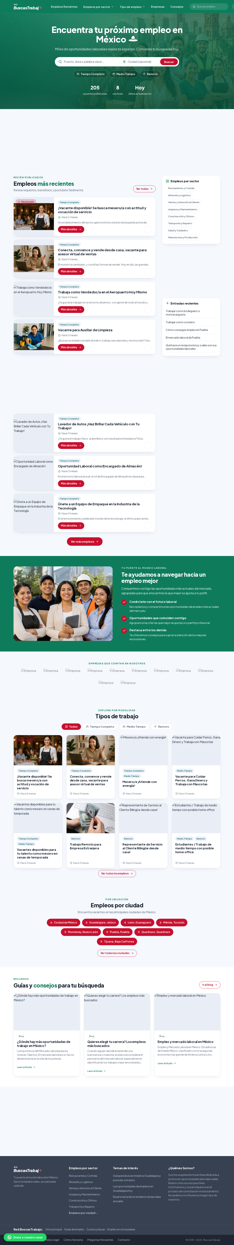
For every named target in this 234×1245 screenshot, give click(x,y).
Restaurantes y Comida (181, 188)
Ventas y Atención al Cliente (183, 202)
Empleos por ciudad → (83, 1212)
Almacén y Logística (179, 195)
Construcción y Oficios (181, 216)
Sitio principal (54, 1229)
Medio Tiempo (125, 74)
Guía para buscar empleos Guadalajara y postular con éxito (137, 1178)
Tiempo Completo (93, 74)
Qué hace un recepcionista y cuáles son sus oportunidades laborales (191, 346)
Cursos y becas (96, 1229)
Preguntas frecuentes (100, 1239)
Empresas (158, 6)
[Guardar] (148, 229)
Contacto (124, 1239)
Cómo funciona (73, 1239)
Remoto (152, 74)
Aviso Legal (52, 1239)
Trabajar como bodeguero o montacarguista (183, 312)
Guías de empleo (74, 1229)
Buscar (169, 62)
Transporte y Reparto (180, 223)
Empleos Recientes (64, 6)
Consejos (176, 6)
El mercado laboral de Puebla (183, 337)
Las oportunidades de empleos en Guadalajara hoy (133, 1188)
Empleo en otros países (121, 1229)
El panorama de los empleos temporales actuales (137, 1199)
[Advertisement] (117, 139)
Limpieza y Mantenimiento (182, 209)
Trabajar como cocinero (180, 322)
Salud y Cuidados (178, 230)
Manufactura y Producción (183, 237)
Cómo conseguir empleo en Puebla (187, 329)
